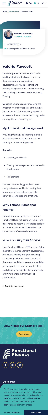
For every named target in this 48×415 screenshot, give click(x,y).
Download (24, 334)
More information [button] (24, 405)
